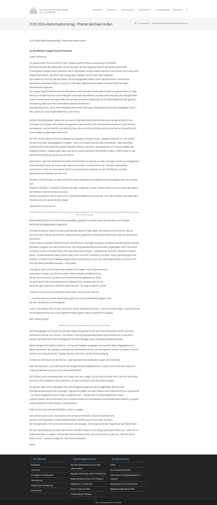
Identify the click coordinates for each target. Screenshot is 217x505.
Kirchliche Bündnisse (120, 470)
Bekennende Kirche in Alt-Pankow (87, 478)
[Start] (135, 23)
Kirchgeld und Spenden (42, 475)
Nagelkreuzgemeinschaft (122, 489)
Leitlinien (35, 470)
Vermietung (36, 480)
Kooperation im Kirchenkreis (124, 483)
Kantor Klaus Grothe (80, 489)
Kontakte (35, 464)
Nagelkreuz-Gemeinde (81, 483)
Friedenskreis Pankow (81, 494)
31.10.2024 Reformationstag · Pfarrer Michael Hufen (170, 23)
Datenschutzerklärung (42, 485)
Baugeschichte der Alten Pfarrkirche (88, 473)
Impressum (36, 490)
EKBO (113, 464)
